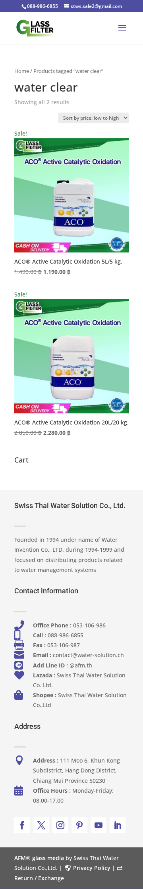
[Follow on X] (41, 825)
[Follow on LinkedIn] (118, 825)
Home (21, 71)
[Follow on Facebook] (22, 825)
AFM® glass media (39, 858)
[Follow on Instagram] (60, 825)
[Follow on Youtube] (98, 825)
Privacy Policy (91, 868)
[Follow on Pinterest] (79, 825)
